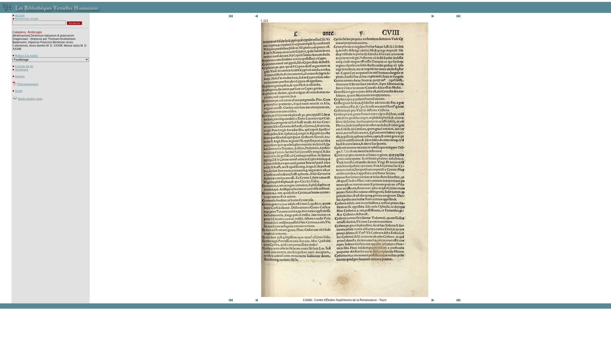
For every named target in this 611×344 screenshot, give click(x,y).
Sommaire (21, 69)
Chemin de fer (24, 66)
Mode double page (30, 99)
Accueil (20, 15)
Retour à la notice (26, 55)
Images (20, 76)
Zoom (18, 91)
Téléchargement (27, 84)
